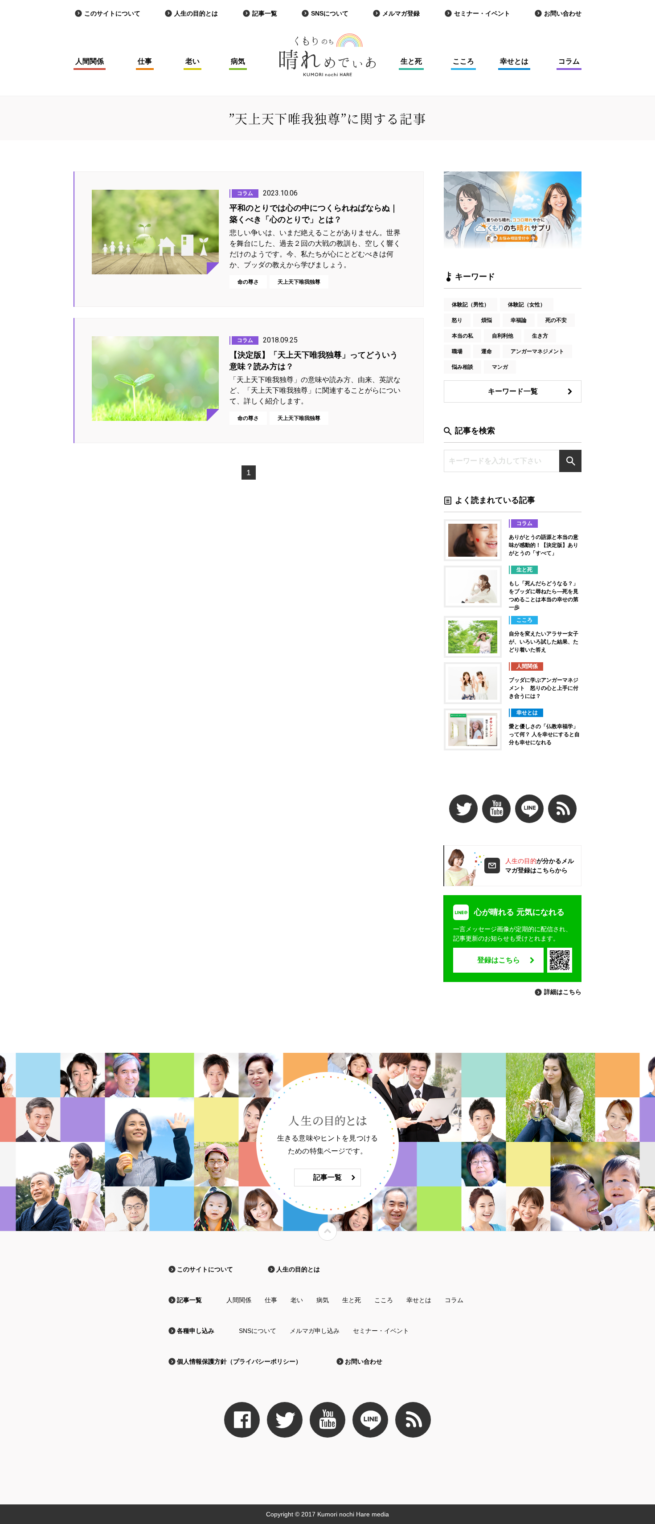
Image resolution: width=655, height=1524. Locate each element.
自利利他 (502, 336)
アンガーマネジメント (537, 351)
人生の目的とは (196, 13)
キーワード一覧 (513, 391)
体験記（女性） (526, 305)
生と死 (411, 61)
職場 (457, 351)
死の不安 (556, 320)
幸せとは (514, 61)
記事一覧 (264, 13)
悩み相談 (462, 367)
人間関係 (89, 61)
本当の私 (462, 336)
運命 (486, 351)
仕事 (145, 61)
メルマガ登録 (401, 13)
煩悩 (486, 320)
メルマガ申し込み (315, 1330)
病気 (238, 61)
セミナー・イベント (482, 13)
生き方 (540, 336)
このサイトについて (112, 13)
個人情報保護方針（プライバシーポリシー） (239, 1361)
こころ (463, 61)
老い (192, 61)
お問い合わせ (562, 13)
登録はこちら (498, 960)
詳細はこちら (562, 991)
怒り (457, 320)
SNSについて (329, 13)
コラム (569, 61)
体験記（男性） (470, 305)
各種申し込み (195, 1330)
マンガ (500, 367)
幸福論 (519, 320)
